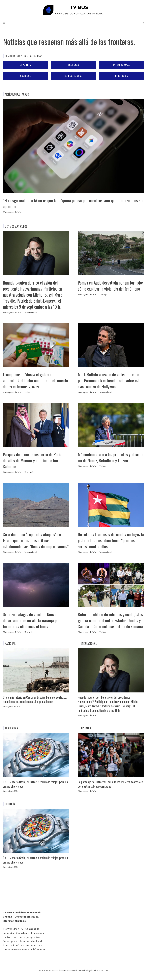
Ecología (73, 64)
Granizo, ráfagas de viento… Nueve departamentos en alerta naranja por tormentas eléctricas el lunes (31, 620)
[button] (143, 23)
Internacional (121, 64)
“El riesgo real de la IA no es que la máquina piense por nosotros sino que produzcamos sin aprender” (73, 203)
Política (28, 392)
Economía (29, 472)
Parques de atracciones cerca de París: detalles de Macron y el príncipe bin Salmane (32, 460)
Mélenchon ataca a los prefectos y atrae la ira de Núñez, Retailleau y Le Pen (110, 457)
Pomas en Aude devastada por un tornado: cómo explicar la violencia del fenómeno (110, 285)
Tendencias (121, 76)
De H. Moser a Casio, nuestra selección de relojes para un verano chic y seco (35, 784)
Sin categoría (73, 76)
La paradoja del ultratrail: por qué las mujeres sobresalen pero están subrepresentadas (110, 784)
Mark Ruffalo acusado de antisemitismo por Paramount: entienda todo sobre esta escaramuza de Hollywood (109, 380)
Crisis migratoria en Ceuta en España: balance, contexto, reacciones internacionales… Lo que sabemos (35, 699)
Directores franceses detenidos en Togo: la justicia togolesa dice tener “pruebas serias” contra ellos (111, 540)
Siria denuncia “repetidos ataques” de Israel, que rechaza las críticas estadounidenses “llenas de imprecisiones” (36, 540)
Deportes (25, 64)
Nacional (25, 76)
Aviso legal (87, 970)
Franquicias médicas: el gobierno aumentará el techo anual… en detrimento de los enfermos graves (35, 380)
